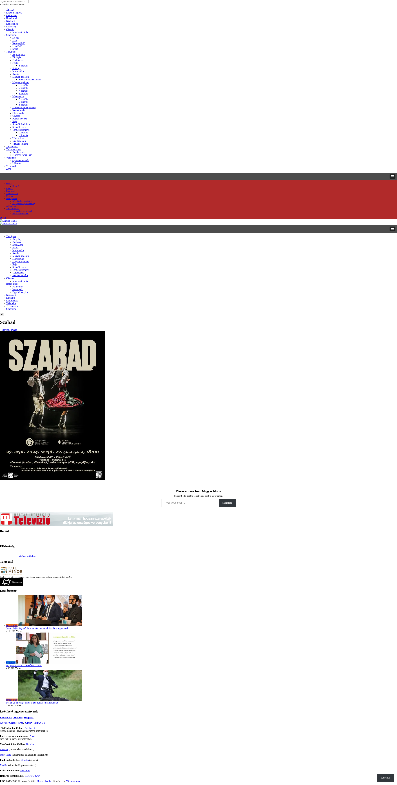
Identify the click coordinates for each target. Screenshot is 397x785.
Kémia (15, 74)
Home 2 (15, 186)
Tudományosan (13, 149)
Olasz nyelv (18, 113)
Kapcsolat (10, 191)
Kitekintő (10, 21)
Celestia (25, 760)
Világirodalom (19, 141)
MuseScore (5, 754)
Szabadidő (11, 35)
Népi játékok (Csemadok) (23, 203)
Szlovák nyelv (19, 127)
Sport (15, 49)
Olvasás (16, 116)
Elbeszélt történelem (22, 155)
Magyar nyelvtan (20, 82)
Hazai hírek (12, 18)
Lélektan (16, 163)
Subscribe (227, 502)
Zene (8, 169)
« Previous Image (8, 330)
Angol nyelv (18, 54)
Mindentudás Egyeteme (24, 107)
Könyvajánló (18, 43)
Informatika (18, 71)
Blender (30, 744)
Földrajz (16, 68)
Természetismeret (20, 129)
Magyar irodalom (20, 76)
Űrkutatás (23, 135)
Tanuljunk (11, 51)
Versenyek (11, 166)
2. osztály (23, 99)
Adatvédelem (12, 193)
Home (8, 184)
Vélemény (11, 157)
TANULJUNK (12, 208)
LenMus (4, 749)
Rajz (14, 121)
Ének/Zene (17, 60)
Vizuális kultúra (20, 143)
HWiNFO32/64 (32, 775)
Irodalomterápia (20, 32)
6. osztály (23, 88)
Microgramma (73, 781)
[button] (392, 176)
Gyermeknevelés (20, 160)
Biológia (16, 57)
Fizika (15, 63)
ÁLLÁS (10, 10)
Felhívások (11, 15)
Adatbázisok (18, 152)
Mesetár (9, 196)
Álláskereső (11, 206)
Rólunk (9, 188)
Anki (32, 736)
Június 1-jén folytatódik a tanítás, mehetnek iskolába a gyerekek (37, 628)
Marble (3, 765)
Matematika (18, 96)
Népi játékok (11, 198)
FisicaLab (25, 770)
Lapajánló (17, 46)
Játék (14, 40)
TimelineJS (29, 728)
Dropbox (28, 717)
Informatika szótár (20, 213)
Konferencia (12, 23)
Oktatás (10, 29)
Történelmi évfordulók (22, 211)
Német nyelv (18, 110)
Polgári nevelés (19, 118)
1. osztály (23, 85)
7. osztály (23, 90)
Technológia (12, 146)
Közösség (11, 26)
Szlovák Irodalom (21, 124)
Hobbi (15, 37)
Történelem (18, 138)
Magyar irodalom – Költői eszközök (24, 665)
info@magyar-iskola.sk (27, 556)
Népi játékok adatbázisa (22, 201)
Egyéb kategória (14, 12)
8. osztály (23, 65)
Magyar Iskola (44, 781)
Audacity (18, 717)
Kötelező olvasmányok (30, 79)
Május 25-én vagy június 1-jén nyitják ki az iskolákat (32, 702)
